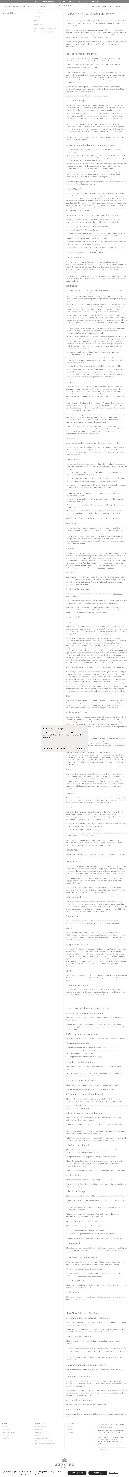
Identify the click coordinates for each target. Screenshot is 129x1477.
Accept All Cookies (77, 1473)
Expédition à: (47, 749)
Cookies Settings (114, 1473)
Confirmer (78, 749)
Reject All (98, 1473)
